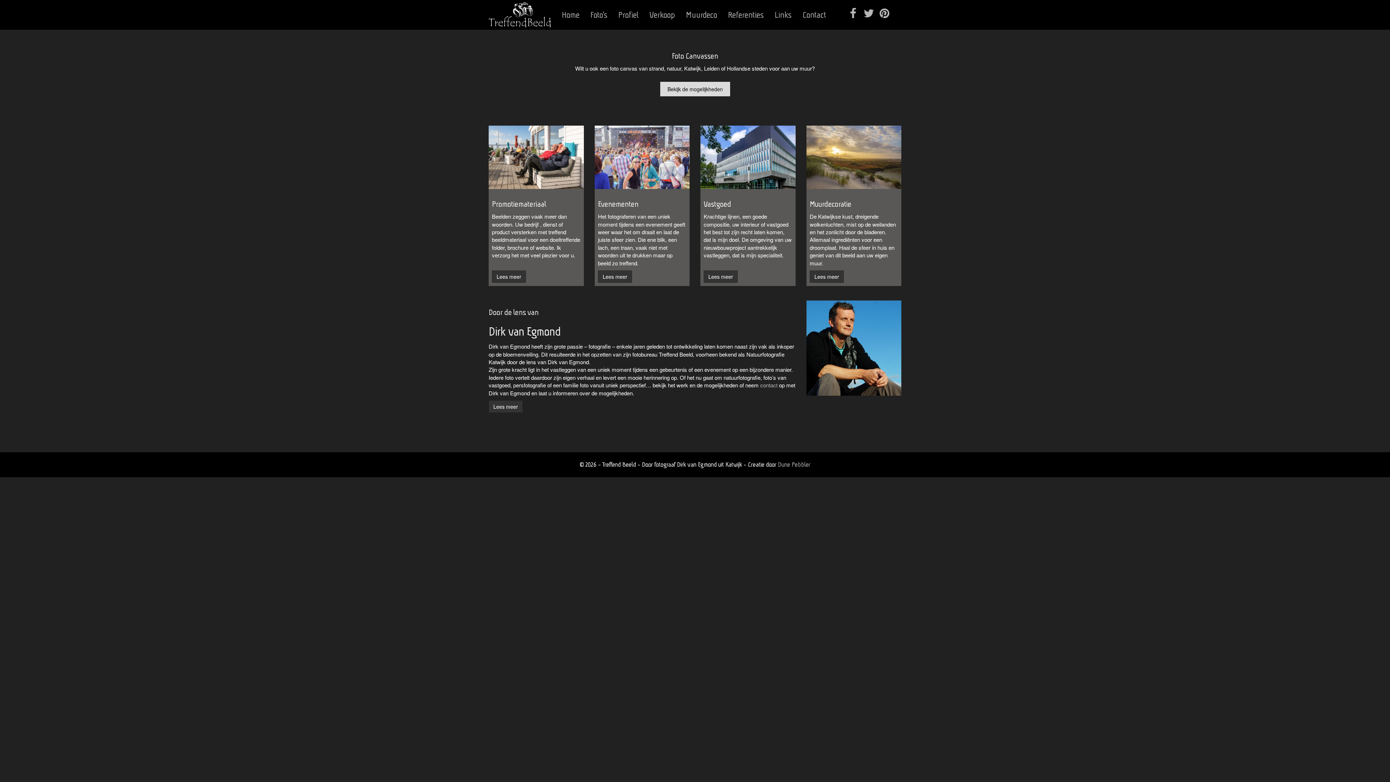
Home (571, 15)
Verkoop (662, 15)
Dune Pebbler (794, 464)
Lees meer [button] (509, 276)
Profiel (628, 15)
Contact (814, 15)
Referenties (746, 15)
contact (769, 385)
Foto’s (598, 15)
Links (783, 15)
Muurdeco (701, 15)
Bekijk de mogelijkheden (695, 89)
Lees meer (505, 406)
